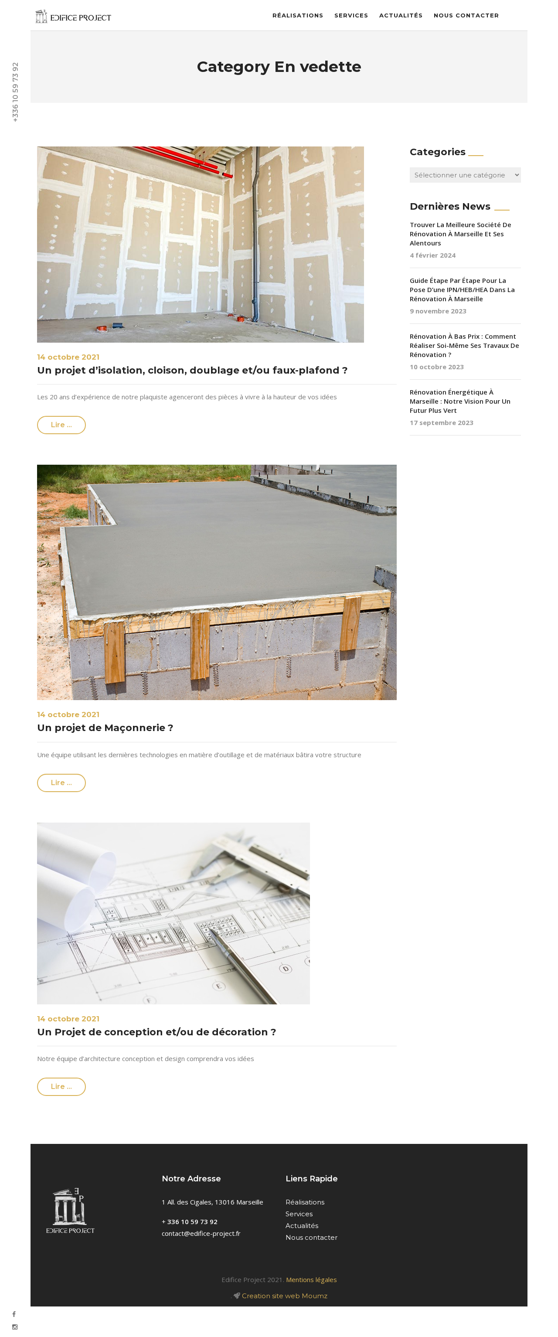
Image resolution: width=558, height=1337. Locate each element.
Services (351, 15)
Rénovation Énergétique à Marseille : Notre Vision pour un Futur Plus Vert (460, 401)
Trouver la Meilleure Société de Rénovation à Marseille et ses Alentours (460, 233)
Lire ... (61, 425)
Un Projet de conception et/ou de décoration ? (156, 1032)
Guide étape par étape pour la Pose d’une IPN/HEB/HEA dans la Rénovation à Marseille (462, 289)
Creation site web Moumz (284, 1296)
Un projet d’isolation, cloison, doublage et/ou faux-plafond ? (192, 370)
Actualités (401, 15)
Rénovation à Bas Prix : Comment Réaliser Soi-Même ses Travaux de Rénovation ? (464, 345)
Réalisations (297, 15)
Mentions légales (311, 1279)
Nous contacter (466, 15)
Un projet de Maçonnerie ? (105, 728)
